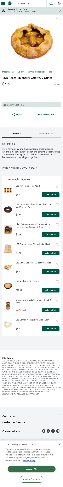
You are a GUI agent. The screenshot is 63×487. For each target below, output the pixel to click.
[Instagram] (53, 432)
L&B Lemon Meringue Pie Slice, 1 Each (32, 319)
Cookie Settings (31, 479)
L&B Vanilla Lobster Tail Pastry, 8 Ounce (33, 262)
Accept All (31, 469)
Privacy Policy (29, 460)
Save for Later (48, 114)
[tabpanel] (31, 238)
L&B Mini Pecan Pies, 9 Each (28, 185)
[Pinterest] (57, 432)
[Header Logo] (17, 3)
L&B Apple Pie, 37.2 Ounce (27, 281)
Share (19, 114)
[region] (31, 463)
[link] (46, 114)
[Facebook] (43, 432)
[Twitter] (48, 432)
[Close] (60, 444)
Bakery (21, 71)
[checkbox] (58, 19)
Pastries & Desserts (36, 71)
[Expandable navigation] (3, 3)
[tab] (17, 134)
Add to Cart (50, 194)
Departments (8, 71)
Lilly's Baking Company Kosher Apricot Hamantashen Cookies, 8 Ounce (33, 225)
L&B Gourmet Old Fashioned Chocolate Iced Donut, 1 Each (34, 206)
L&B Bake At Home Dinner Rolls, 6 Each (33, 244)
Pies (50, 71)
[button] (51, 3)
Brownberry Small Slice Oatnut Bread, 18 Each (34, 301)
